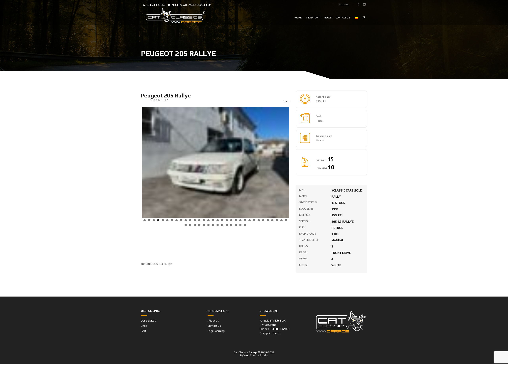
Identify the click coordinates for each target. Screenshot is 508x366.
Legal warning (216, 321)
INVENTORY (313, 17)
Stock (155, 100)
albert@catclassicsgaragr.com (191, 5)
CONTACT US (343, 17)
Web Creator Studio (255, 346)
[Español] (356, 18)
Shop (144, 316)
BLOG (327, 17)
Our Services (148, 311)
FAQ (143, 321)
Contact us (214, 316)
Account (344, 4)
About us (213, 311)
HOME (298, 17)
